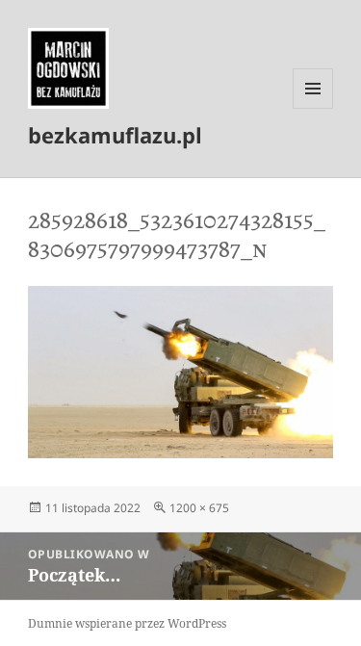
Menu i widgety (313, 108)
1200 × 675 (199, 508)
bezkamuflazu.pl (115, 134)
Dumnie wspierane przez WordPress (127, 623)
